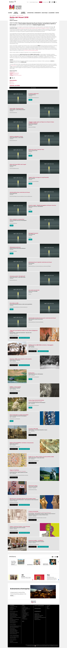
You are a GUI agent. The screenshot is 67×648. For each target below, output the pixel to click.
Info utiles (23, 606)
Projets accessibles (37, 619)
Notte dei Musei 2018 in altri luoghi (18, 164)
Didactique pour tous (38, 616)
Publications (12, 607)
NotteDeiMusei (14, 73)
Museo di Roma (12, 628)
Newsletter (11, 609)
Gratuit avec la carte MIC (24, 337)
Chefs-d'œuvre (16, 13)
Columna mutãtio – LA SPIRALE (36, 540)
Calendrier (51, 12)
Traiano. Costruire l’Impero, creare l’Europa (20, 526)
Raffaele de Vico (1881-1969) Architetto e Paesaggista (41, 345)
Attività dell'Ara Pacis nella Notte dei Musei (20, 192)
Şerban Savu (31, 372)
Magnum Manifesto (14, 470)
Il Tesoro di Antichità (33, 511)
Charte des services (13, 608)
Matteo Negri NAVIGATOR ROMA (36, 400)
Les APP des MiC (30, 564)
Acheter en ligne (13, 337)
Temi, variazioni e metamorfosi (17, 219)
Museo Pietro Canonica (13, 631)
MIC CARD (23, 610)
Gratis (30, 99)
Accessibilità (24, 616)
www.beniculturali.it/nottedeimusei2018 (31, 50)
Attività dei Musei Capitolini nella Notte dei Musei (40, 262)
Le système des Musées (13, 606)
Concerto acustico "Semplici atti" (17, 276)
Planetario (11, 641)
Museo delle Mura (12, 620)
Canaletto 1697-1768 (33, 428)
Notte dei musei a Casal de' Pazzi (36, 149)
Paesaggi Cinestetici (33, 233)
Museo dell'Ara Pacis (13, 616)
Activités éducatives (25, 612)
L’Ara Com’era (13, 65)
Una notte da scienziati (34, 290)
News (48, 606)
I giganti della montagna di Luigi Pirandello (39, 177)
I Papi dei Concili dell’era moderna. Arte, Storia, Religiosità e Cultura (24, 331)
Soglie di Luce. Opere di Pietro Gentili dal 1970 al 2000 (41, 456)
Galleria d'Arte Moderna (13, 630)
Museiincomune (14, 74)
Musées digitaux (23, 13)
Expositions (30, 12)
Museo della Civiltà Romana (14, 619)
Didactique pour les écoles (39, 615)
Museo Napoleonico (13, 629)
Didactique (45, 12)
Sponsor (48, 608)
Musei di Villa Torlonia (13, 633)
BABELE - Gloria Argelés (15, 386)
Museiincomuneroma (15, 75)
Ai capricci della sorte (34, 93)
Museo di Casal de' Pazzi (14, 621)
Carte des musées (25, 607)
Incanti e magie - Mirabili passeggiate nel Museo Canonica (42, 205)
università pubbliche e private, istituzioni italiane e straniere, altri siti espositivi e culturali (33, 28)
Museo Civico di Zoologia (14, 642)
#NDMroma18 (12, 71)
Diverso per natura (33, 485)
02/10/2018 (52, 578)
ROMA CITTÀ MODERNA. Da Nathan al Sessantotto (22, 442)
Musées (10, 12)
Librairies (23, 617)
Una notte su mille (14, 303)
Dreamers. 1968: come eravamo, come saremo (21, 359)
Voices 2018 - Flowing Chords (16, 108)
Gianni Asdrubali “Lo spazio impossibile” (19, 414)
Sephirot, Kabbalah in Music (16, 136)
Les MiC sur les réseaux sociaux (45, 564)
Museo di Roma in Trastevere (14, 632)
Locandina (12, 83)
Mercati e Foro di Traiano (14, 615)
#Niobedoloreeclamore (15, 247)
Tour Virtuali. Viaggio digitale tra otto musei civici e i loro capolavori (13, 563)
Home (11, 15)
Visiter (57, 12)
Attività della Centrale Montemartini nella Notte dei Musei (42, 318)
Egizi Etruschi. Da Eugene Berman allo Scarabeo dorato (23, 498)
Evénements (37, 12)
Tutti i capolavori (39, 605)
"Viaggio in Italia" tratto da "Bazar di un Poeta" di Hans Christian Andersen (41, 122)
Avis (47, 607)
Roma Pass (24, 611)
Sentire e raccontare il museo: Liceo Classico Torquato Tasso (26, 577)
